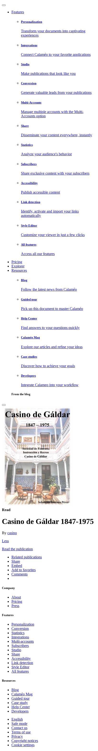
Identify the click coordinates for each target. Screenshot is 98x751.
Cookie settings (22, 745)
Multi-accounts (22, 641)
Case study (19, 703)
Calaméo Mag (22, 694)
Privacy (17, 736)
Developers (20, 711)
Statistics (17, 633)
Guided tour (20, 698)
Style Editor (20, 667)
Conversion (20, 629)
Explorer (17, 266)
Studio (16, 650)
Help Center (20, 707)
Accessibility (21, 658)
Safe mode (19, 724)
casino (12, 533)
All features (20, 671)
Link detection (22, 663)
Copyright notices (24, 741)
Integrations (20, 637)
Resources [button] (19, 270)
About (16, 597)
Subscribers (20, 646)
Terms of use (21, 732)
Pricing (16, 262)
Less (5, 541)
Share (15, 654)
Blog (15, 690)
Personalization (22, 624)
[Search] (4, 405)
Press (15, 606)
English (17, 719)
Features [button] (17, 12)
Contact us (19, 728)
